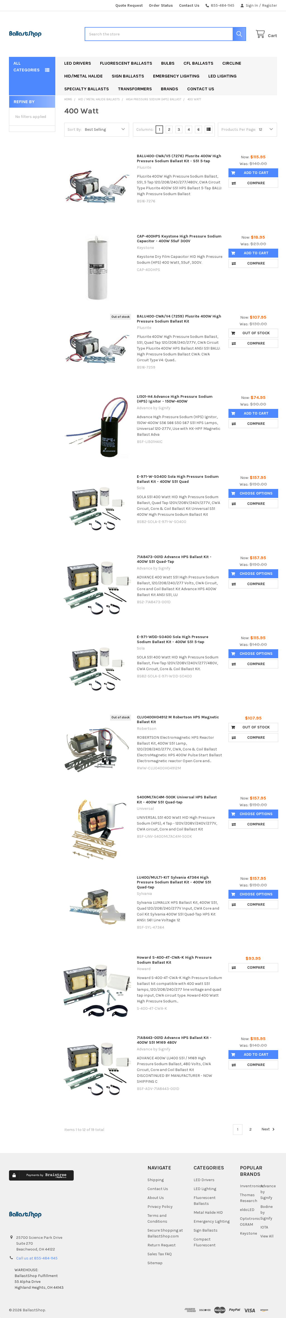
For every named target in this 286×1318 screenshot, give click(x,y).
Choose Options (256, 493)
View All (266, 1236)
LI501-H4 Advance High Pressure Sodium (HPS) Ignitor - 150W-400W (175, 399)
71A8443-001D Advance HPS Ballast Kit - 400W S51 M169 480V (174, 1040)
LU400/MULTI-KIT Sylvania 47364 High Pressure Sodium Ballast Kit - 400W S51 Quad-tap (174, 882)
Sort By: (75, 129)
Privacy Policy (160, 1206)
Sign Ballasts (128, 76)
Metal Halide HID (208, 1212)
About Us (155, 1197)
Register (269, 5)
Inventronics (251, 1186)
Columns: (145, 129)
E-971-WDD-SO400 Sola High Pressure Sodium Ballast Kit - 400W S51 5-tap (172, 639)
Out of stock (256, 333)
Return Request (161, 1245)
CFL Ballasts (198, 63)
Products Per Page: (238, 129)
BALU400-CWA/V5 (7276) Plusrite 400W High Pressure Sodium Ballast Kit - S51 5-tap (179, 158)
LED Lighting (222, 76)
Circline (231, 63)
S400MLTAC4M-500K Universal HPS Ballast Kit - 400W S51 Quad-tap (177, 800)
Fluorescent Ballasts (126, 63)
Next (266, 1129)
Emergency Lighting (176, 76)
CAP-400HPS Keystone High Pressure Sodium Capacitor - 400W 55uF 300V (179, 239)
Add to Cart (256, 172)
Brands (169, 88)
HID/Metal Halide (83, 76)
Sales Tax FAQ (159, 1254)
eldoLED (247, 1209)
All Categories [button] (26, 66)
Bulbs (168, 63)
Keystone (248, 1233)
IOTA (264, 1227)
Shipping (155, 1180)
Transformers (135, 88)
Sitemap (155, 1263)
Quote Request (129, 5)
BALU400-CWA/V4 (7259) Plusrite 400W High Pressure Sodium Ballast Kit (179, 319)
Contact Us (189, 5)
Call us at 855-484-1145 (37, 1258)
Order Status (161, 5)
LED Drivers (77, 63)
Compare (256, 183)
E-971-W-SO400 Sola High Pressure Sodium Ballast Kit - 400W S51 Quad (178, 479)
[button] (103, 1180)
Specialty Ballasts (86, 88)
